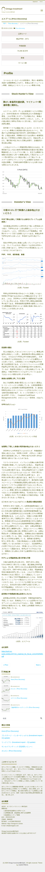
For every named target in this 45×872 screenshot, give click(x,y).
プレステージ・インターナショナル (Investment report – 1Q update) (22, 737)
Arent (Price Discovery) (10, 731)
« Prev (5, 665)
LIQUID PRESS (23, 865)
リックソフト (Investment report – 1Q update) (18, 742)
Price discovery (20, 28)
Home (41, 1)
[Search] (41, 718)
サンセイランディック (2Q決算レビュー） (17, 746)
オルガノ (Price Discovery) (11, 751)
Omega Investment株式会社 (16, 863)
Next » (38, 665)
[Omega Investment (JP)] (12, 8)
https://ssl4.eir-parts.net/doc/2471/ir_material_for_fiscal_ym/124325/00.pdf (22, 654)
